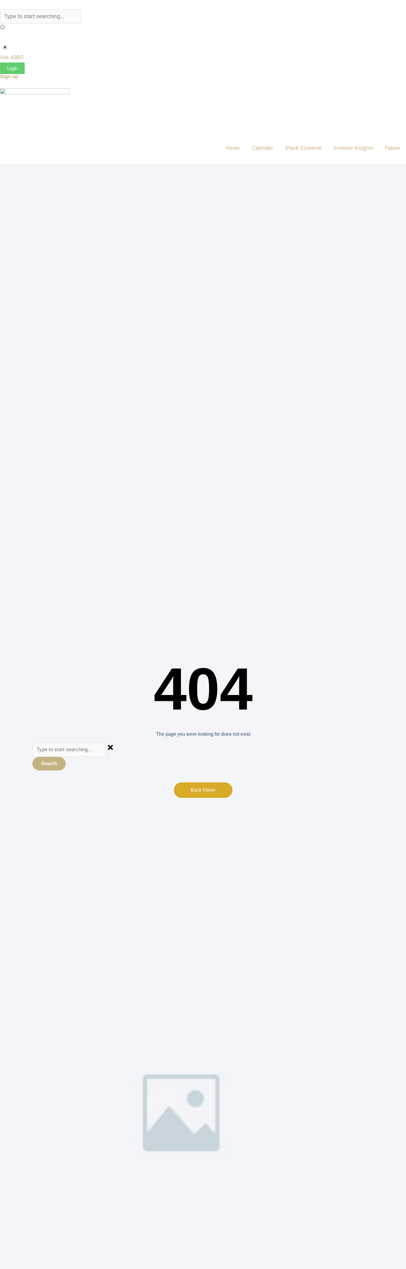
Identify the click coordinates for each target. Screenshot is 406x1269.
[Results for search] (203, 28)
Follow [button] (392, 148)
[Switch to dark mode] (5, 47)
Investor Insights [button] (353, 148)
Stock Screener (303, 148)
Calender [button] (262, 148)
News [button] (233, 148)
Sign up (9, 76)
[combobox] (40, 17)
